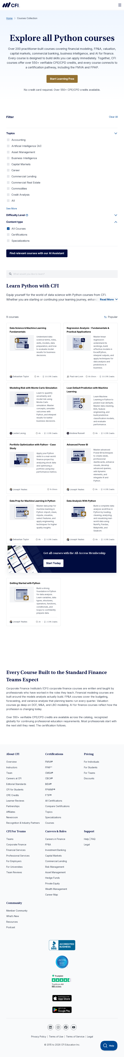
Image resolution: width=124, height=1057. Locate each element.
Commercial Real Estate (25, 182)
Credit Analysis (20, 194)
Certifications (19, 234)
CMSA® (49, 772)
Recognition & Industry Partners (23, 822)
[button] (62, 208)
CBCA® (49, 778)
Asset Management (23, 152)
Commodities (19, 188)
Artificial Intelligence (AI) (26, 146)
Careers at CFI (13, 778)
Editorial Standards (16, 784)
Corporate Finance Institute (11, 5)
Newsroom (12, 817)
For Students (90, 767)
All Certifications (53, 800)
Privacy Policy (38, 1036)
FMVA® (49, 761)
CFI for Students (14, 789)
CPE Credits (12, 795)
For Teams (89, 772)
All (13, 200)
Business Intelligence (24, 158)
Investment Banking (55, 850)
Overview (11, 761)
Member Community (16, 910)
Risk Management (54, 866)
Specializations (20, 240)
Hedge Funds (52, 877)
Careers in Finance (55, 839)
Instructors (11, 767)
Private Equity (52, 883)
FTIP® (48, 795)
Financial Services (16, 850)
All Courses (18, 228)
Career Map (51, 894)
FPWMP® (50, 789)
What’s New (12, 916)
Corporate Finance (16, 844)
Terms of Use (56, 1036)
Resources (12, 921)
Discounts (89, 778)
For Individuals (91, 761)
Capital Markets (21, 164)
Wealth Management (56, 889)
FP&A (48, 844)
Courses (49, 822)
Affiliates (10, 811)
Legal (87, 844)
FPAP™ (48, 767)
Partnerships (13, 806)
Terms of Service (75, 1036)
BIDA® (48, 784)
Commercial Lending (23, 176)
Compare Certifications (57, 806)
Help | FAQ (89, 839)
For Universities (14, 866)
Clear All (113, 116)
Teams (9, 839)
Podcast (10, 927)
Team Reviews (14, 872)
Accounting (18, 139)
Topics (48, 811)
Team (9, 772)
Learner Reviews (15, 800)
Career (15, 170)
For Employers (13, 861)
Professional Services (18, 855)
